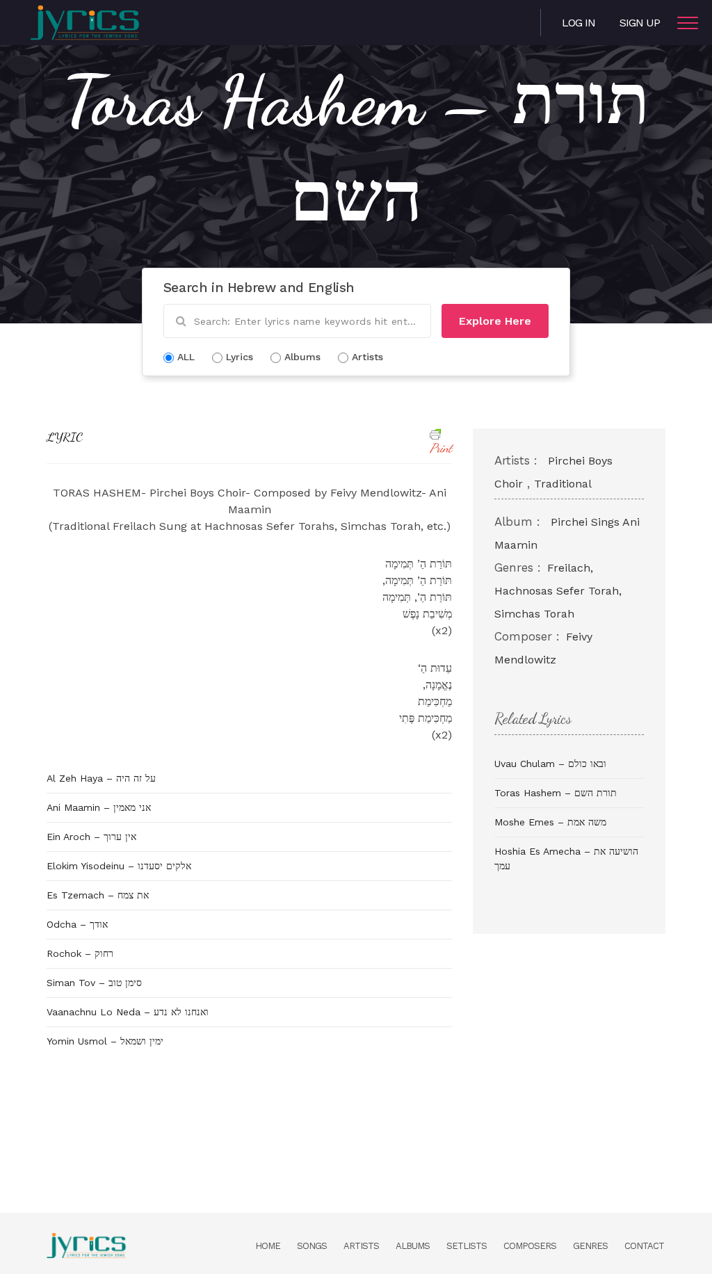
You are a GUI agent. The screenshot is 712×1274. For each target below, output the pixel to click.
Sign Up (640, 22)
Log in (578, 22)
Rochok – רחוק (80, 953)
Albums (413, 1246)
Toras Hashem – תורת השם (555, 792)
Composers (529, 1246)
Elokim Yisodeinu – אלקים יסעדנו (119, 865)
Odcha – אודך (77, 924)
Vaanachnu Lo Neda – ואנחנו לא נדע (128, 1011)
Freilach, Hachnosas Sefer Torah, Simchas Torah (558, 590)
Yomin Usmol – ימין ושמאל (105, 1041)
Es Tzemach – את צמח (98, 895)
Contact (644, 1246)
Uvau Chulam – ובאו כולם (550, 763)
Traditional (563, 483)
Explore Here (495, 321)
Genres (590, 1246)
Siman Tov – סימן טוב (94, 982)
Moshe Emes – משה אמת (550, 822)
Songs (312, 1246)
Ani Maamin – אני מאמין (99, 807)
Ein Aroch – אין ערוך (91, 836)
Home (267, 1246)
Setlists (466, 1246)
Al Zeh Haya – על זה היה (101, 778)
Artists (361, 1246)
